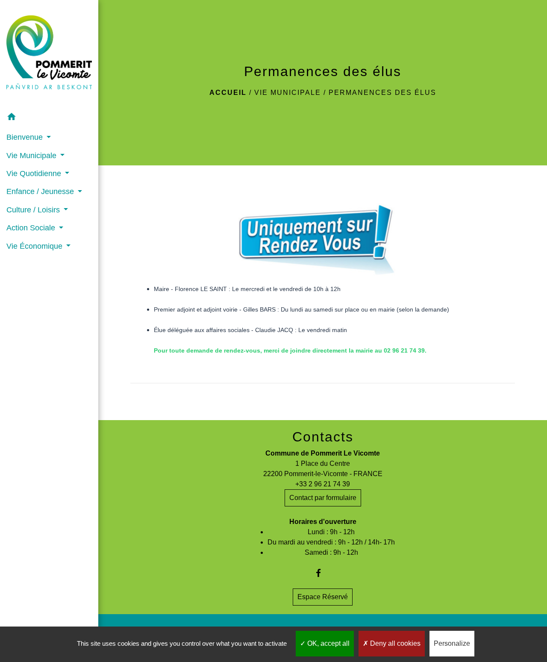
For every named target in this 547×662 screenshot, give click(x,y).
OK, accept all (328, 643)
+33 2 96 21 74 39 (322, 484)
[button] (49, 118)
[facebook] (322, 573)
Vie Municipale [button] (32, 155)
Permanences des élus (382, 92)
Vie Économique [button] (35, 246)
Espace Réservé (322, 596)
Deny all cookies (394, 643)
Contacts (322, 436)
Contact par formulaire (322, 497)
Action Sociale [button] (31, 228)
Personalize (452, 643)
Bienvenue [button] (25, 137)
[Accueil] (49, 54)
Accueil (228, 92)
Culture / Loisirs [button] (34, 210)
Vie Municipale (287, 92)
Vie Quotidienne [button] (34, 173)
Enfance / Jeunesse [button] (41, 191)
